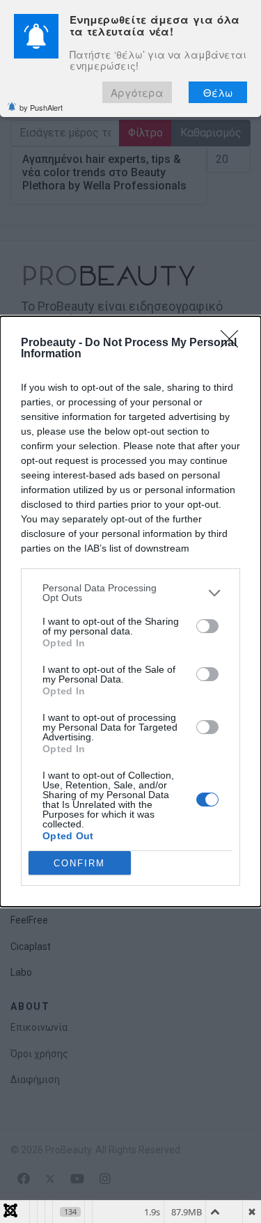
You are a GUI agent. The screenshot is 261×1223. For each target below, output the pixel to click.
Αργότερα (137, 92)
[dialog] (130, 611)
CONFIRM (79, 863)
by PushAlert (41, 107)
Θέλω (217, 92)
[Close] (234, 343)
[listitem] (130, 592)
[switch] (207, 626)
